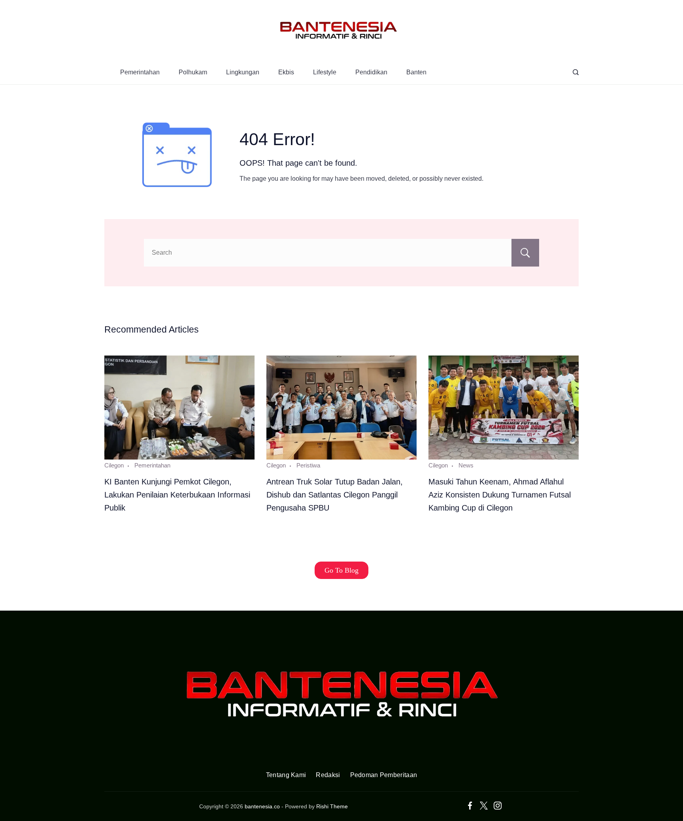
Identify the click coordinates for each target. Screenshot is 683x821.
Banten (416, 72)
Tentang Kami (286, 775)
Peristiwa (308, 465)
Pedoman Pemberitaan (383, 775)
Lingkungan (242, 72)
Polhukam (193, 72)
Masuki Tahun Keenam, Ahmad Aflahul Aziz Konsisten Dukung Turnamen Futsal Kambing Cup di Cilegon (499, 494)
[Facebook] (470, 806)
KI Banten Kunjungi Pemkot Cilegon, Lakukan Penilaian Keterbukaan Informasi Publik (177, 494)
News (466, 465)
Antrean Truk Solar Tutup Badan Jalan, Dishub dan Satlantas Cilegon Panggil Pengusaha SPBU (334, 494)
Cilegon (114, 465)
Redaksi (328, 775)
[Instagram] (498, 806)
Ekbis (286, 72)
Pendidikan (371, 72)
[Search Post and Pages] (576, 72)
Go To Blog (341, 570)
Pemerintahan (140, 72)
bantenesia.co (262, 806)
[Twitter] (484, 806)
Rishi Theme (332, 806)
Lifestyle (324, 72)
